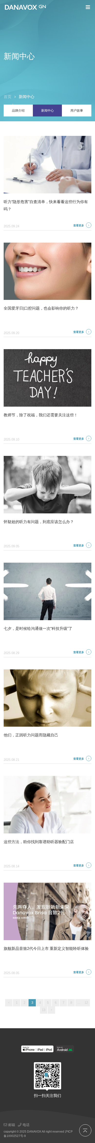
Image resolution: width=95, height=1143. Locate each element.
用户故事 (76, 110)
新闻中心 (47, 110)
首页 (7, 97)
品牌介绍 (18, 110)
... (78, 1002)
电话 (26, 1125)
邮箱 (11, 1125)
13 (43, 1010)
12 (86, 1002)
